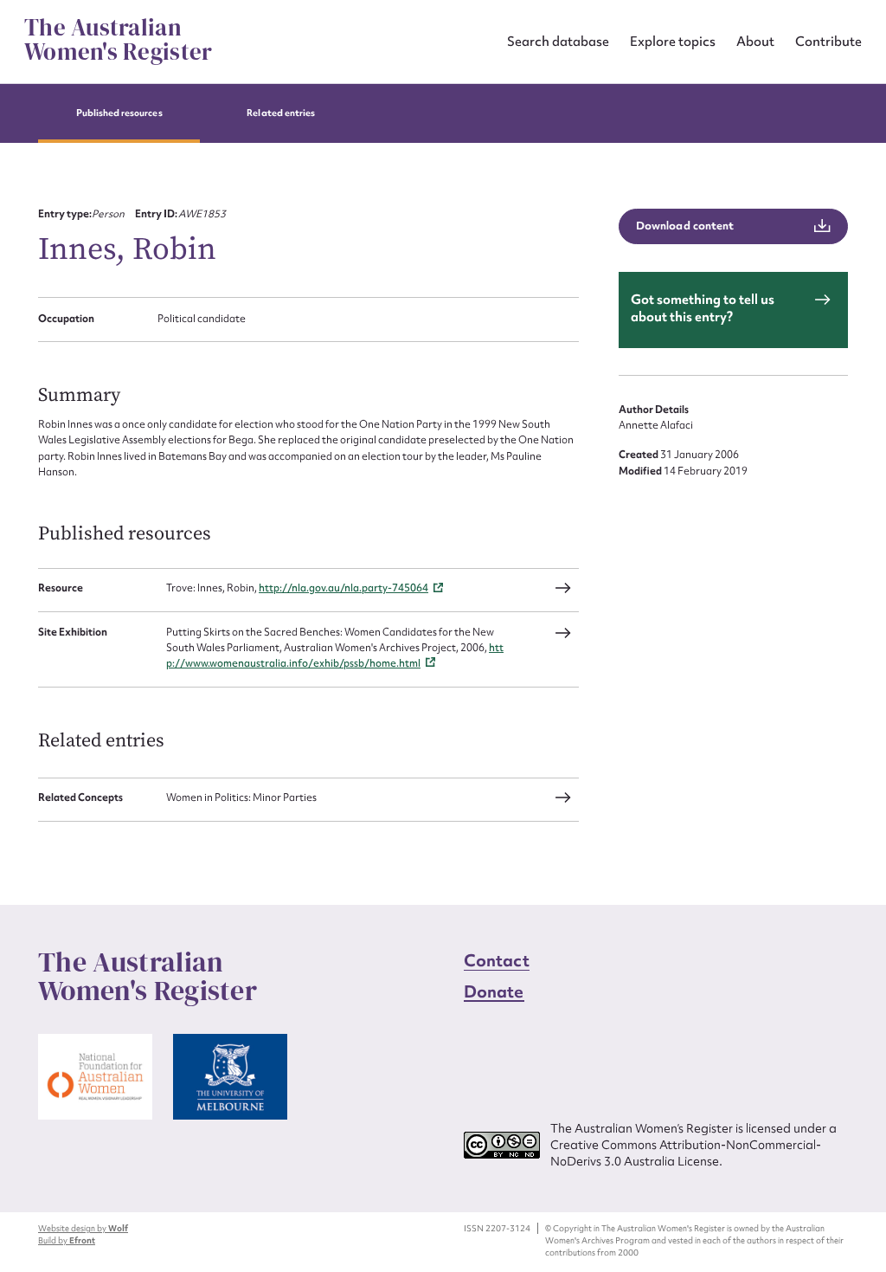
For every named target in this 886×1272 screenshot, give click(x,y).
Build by (66, 1240)
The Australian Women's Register (118, 40)
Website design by (83, 1228)
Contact (497, 960)
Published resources (119, 113)
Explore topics (673, 41)
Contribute (828, 41)
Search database (558, 41)
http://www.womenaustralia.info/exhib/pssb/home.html (335, 655)
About (755, 41)
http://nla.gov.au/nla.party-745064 (343, 588)
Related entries (281, 113)
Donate (494, 991)
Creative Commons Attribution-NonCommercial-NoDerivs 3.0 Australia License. (685, 1153)
